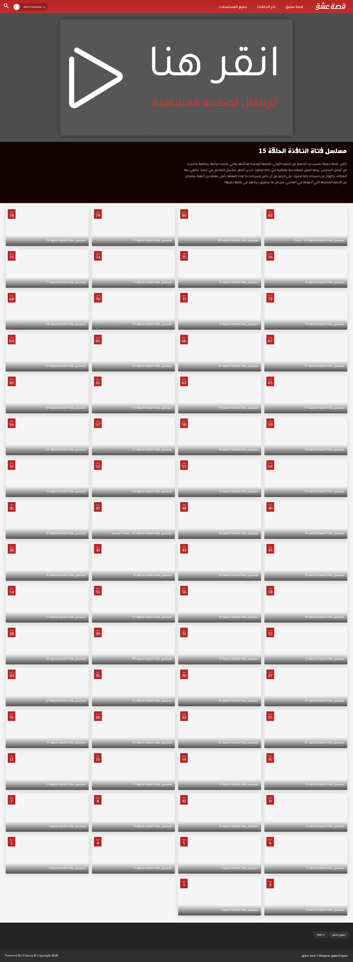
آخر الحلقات (266, 7)
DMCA (320, 935)
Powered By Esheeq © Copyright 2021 (31, 955)
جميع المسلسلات (233, 7)
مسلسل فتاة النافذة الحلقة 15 (303, 151)
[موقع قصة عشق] (330, 6)
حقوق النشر (339, 935)
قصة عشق (294, 7)
